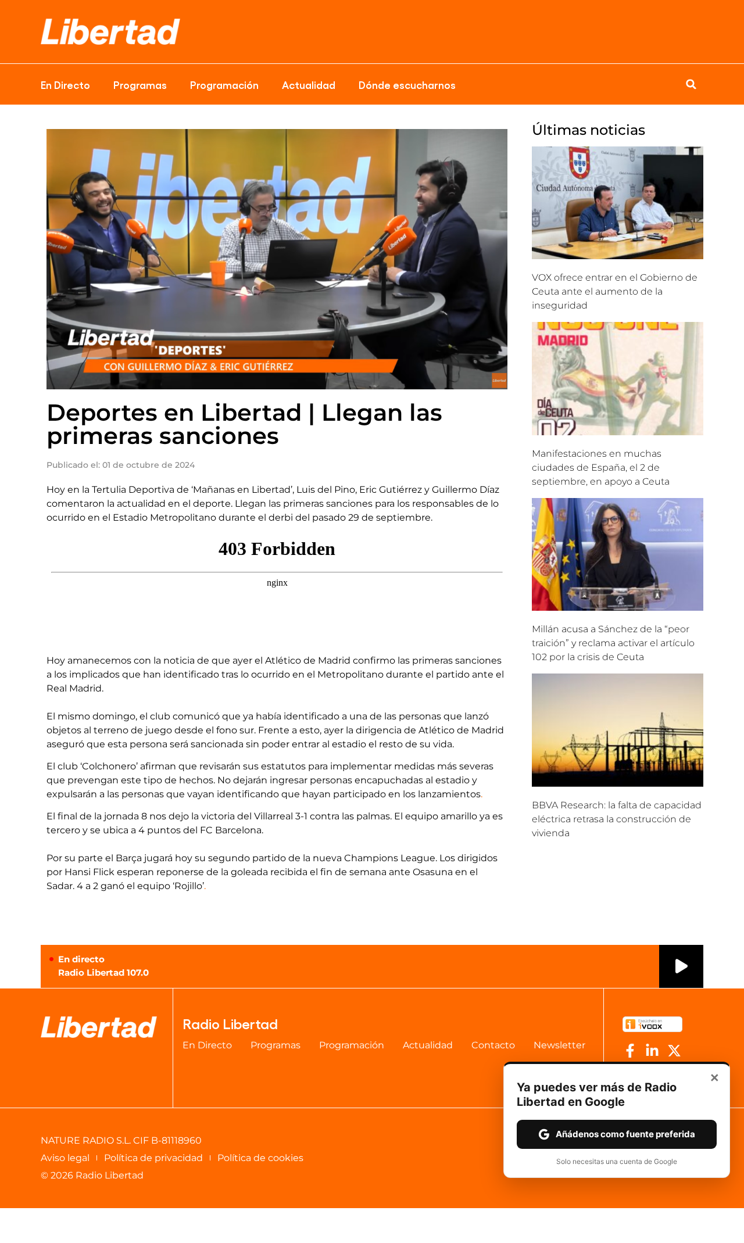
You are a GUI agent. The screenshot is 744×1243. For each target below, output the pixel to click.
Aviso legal (65, 1157)
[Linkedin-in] (652, 1051)
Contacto (493, 1045)
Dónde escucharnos (407, 84)
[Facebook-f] (630, 1051)
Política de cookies (260, 1157)
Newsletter (559, 1045)
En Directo (65, 84)
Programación (224, 84)
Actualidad (308, 84)
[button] (691, 84)
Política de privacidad (153, 1157)
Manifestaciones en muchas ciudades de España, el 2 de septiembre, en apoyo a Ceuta (601, 467)
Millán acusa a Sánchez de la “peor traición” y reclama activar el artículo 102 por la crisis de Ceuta (613, 643)
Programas (140, 84)
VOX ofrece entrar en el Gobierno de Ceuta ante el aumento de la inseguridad (615, 291)
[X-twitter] (674, 1051)
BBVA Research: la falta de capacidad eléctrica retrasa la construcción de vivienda (617, 819)
